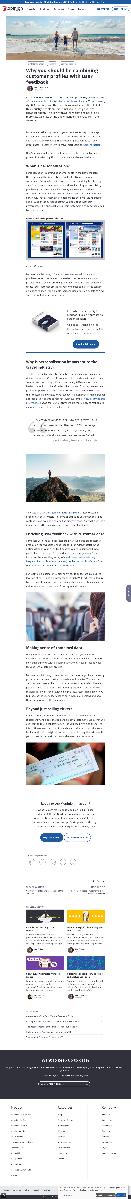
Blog (60, 1114)
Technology (16, 1164)
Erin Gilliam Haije (41, 88)
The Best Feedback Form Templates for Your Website (51, 1026)
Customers (59, 9)
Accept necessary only (105, 1195)
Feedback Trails (17, 1147)
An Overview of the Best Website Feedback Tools (49, 1016)
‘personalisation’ (92, 144)
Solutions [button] (44, 9)
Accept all (121, 1195)
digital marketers (36, 63)
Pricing (71, 9)
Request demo (121, 9)
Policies (27, 1190)
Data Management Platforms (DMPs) (60, 512)
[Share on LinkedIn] (103, 881)
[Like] (63, 862)
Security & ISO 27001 (42, 1190)
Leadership (107, 1125)
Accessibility (16, 1153)
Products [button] (31, 9)
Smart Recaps (17, 1136)
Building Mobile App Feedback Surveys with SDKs (49, 1032)
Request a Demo (109, 1153)
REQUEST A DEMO (52, 837)
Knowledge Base (65, 1142)
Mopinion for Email (19, 1125)
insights (52, 63)
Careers (105, 1136)
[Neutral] (53, 862)
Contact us (107, 1120)
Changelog (62, 1153)
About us (106, 1114)
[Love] (73, 862)
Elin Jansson (39, 995)
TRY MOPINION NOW (77, 837)
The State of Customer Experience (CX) (44, 1037)
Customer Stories (65, 1120)
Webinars (62, 1131)
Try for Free (107, 1147)
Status (61, 1158)
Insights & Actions (19, 1131)
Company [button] (82, 9)
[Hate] (32, 862)
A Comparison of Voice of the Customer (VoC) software (52, 1021)
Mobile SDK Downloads (21, 1170)
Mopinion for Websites (21, 1114)
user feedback (67, 63)
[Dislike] (42, 862)
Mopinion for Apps (19, 1120)
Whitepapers (63, 1125)
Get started (103, 9)
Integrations (16, 1158)
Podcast (61, 1136)
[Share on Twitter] (98, 881)
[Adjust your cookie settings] (3, 1195)
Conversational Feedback (22, 1142)
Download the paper (85, 344)
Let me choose (66, 1195)
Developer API (64, 1147)
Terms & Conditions (12, 1190)
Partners (106, 1131)
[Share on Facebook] (94, 881)
